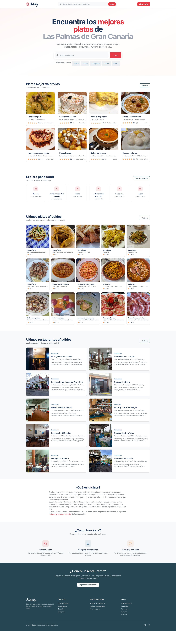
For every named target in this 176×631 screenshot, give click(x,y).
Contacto (124, 614)
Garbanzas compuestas (60, 284)
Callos (85, 64)
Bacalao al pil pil (35, 117)
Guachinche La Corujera (124, 356)
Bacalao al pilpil (49, 123)
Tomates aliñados (109, 318)
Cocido (106, 64)
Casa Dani (94, 119)
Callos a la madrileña (132, 117)
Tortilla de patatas (99, 117)
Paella (115, 64)
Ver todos (145, 85)
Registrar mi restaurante (88, 585)
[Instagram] (149, 625)
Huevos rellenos (130, 153)
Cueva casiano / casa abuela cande (62, 252)
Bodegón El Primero (60, 458)
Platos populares (63, 603)
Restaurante (54, 353)
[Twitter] (145, 625)
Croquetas (96, 64)
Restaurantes (62, 606)
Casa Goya (106, 252)
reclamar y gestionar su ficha (60, 514)
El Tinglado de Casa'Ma (61, 356)
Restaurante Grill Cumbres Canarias (37, 320)
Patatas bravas (80, 159)
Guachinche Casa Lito (123, 458)
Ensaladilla (82, 123)
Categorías (61, 612)
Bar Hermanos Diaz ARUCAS (132, 156)
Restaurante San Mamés (131, 119)
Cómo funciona (95, 609)
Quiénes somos (126, 603)
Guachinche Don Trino (124, 433)
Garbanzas (106, 284)
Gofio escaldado (58, 318)
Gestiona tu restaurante (97, 603)
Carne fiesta (31, 250)
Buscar (112, 4)
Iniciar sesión (143, 4)
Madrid (101, 119)
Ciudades (61, 609)
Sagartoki (31, 119)
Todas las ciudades (141, 178)
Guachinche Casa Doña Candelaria (37, 286)
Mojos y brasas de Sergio (125, 407)
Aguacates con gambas (86, 318)
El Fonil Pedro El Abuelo (61, 407)
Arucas (145, 156)
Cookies (124, 612)
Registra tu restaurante (97, 606)
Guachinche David (122, 382)
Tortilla (76, 64)
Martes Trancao (132, 252)
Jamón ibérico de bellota (136, 318)
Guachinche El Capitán (61, 433)
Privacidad (125, 606)
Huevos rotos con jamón (38, 153)
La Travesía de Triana (66, 119)
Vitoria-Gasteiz (40, 119)
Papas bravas (65, 153)
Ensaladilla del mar (67, 117)
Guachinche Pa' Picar (84, 252)
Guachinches (118, 353)
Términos (124, 609)
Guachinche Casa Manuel (59, 286)
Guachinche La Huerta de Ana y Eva (67, 382)
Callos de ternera (98, 153)
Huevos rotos (49, 159)
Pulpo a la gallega (33, 318)
